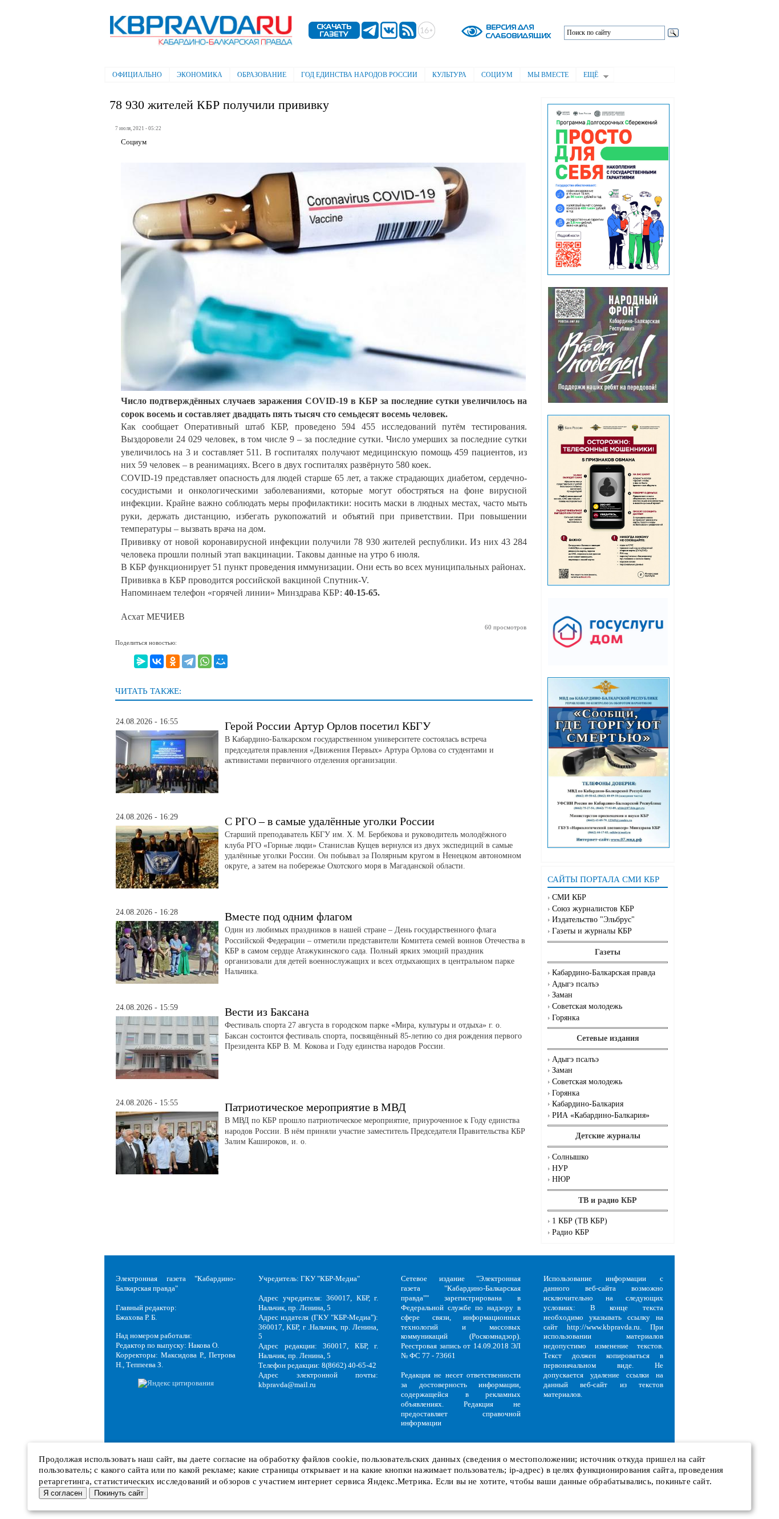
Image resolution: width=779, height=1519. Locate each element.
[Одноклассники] (173, 661)
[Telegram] (189, 661)
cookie (344, 1459)
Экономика (199, 75)
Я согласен (62, 1493)
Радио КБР (570, 1232)
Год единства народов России (359, 75)
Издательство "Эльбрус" (593, 919)
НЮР (561, 1179)
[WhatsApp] (205, 661)
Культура (449, 75)
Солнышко (570, 1157)
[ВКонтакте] (157, 661)
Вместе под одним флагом (288, 916)
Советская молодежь (587, 1006)
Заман (562, 995)
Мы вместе (548, 75)
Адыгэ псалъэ (575, 984)
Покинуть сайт (119, 1493)
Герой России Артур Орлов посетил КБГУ (328, 726)
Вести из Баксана (267, 1011)
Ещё (587, 76)
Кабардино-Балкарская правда (603, 972)
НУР (560, 1168)
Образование (261, 75)
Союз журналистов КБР (593, 908)
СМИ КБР (569, 897)
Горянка (565, 1017)
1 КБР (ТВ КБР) (579, 1221)
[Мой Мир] (221, 661)
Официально (137, 75)
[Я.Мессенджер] (141, 661)
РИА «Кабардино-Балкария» (601, 1115)
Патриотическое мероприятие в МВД (315, 1107)
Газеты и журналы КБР (592, 931)
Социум (497, 75)
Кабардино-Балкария (587, 1104)
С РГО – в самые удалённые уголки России (330, 821)
